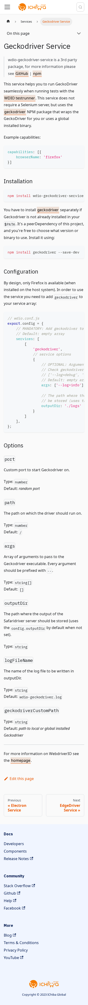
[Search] (80, 7)
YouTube (11, 957)
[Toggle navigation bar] (7, 7)
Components (15, 851)
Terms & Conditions (21, 942)
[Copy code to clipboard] (78, 151)
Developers (14, 843)
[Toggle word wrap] (70, 195)
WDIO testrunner (19, 98)
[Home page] (8, 22)
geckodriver (15, 111)
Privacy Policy (16, 950)
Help (8, 900)
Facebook (12, 908)
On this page (18, 33)
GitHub (21, 73)
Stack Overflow (17, 885)
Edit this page (22, 778)
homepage (20, 760)
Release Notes (16, 858)
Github (10, 893)
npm (37, 73)
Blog (8, 935)
